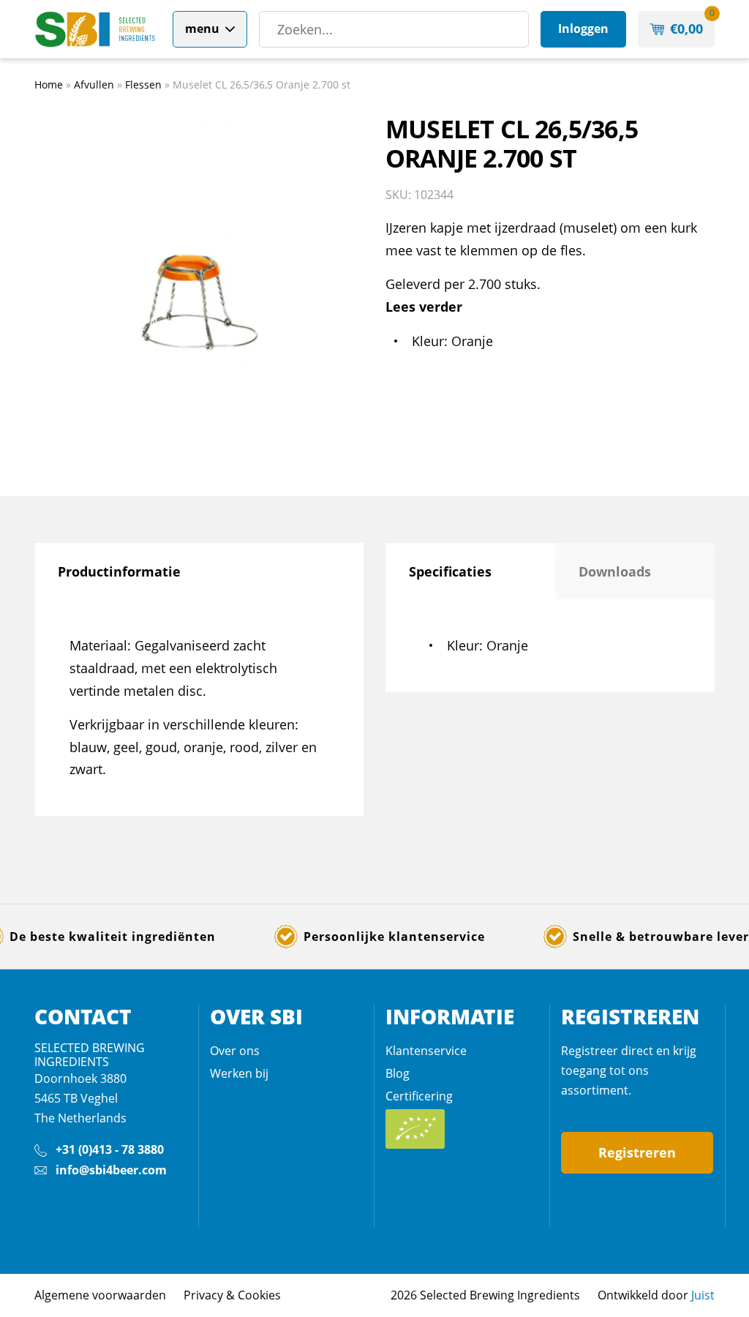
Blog (397, 1073)
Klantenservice (426, 1051)
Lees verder (423, 306)
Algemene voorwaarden (100, 1295)
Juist (703, 1295)
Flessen (143, 84)
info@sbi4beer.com (111, 1170)
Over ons (235, 1051)
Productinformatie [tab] (119, 571)
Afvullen (94, 84)
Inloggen (583, 28)
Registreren (637, 1152)
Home (48, 84)
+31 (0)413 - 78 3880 (110, 1149)
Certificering (419, 1096)
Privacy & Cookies (232, 1295)
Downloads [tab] (615, 571)
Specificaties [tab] (450, 571)
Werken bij (239, 1073)
